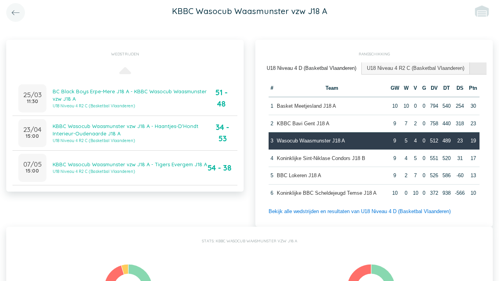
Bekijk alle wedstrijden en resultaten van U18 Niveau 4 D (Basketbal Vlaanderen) (360, 211)
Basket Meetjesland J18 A (306, 106)
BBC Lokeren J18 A (299, 175)
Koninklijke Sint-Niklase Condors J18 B (321, 158)
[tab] (312, 68)
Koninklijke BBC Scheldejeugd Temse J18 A (327, 193)
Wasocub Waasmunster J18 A (311, 141)
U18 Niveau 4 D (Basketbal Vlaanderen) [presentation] (311, 68)
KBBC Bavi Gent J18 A (303, 123)
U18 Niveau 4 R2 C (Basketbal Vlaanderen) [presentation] (415, 68)
